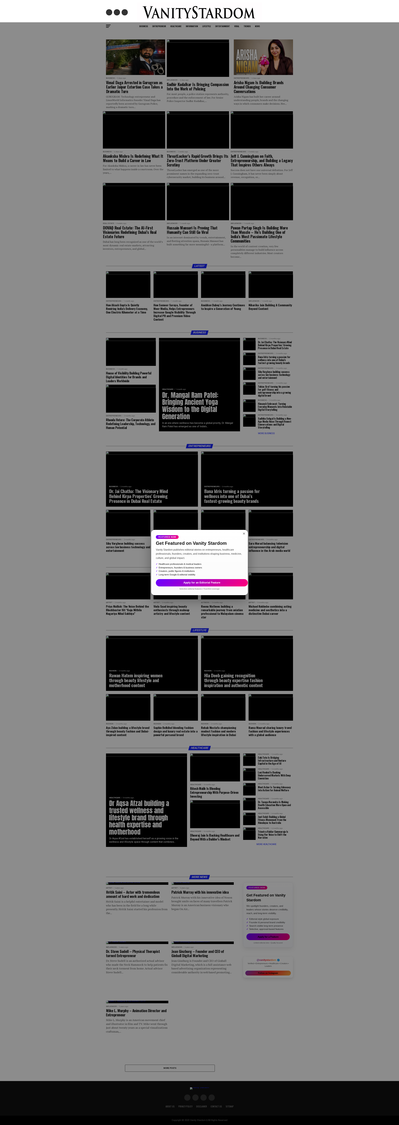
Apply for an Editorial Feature (201, 582)
